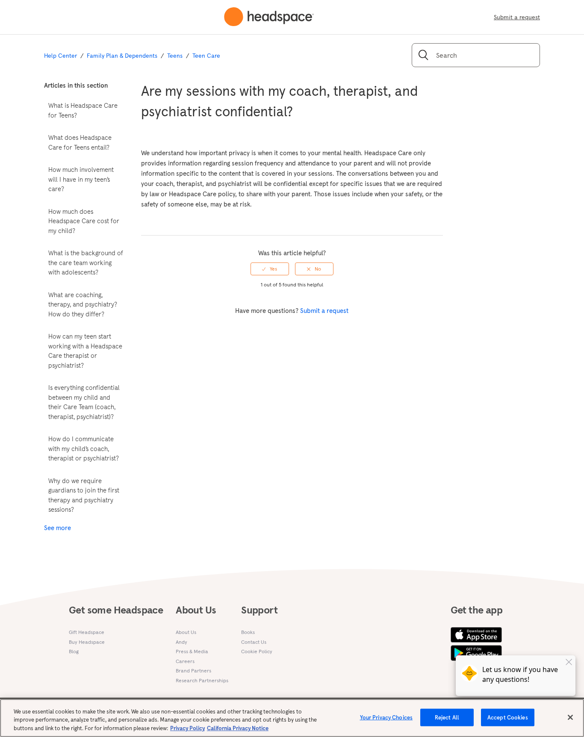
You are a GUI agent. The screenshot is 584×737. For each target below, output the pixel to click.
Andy (181, 642)
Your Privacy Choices (386, 717)
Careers (185, 661)
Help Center (60, 55)
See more (57, 528)
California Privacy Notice (237, 728)
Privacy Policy (187, 728)
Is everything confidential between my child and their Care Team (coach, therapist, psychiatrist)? (84, 402)
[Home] (269, 17)
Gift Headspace (86, 632)
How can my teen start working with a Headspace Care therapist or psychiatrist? (85, 350)
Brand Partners (193, 670)
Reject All (447, 717)
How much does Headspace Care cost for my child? (83, 221)
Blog (74, 651)
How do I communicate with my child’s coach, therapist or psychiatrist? (83, 448)
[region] (292, 718)
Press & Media (192, 651)
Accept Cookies (507, 717)
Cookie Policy (256, 651)
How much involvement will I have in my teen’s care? (81, 179)
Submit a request (517, 17)
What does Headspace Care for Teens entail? (80, 142)
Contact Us (253, 642)
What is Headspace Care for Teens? (83, 110)
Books (248, 632)
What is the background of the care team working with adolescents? (85, 262)
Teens (175, 55)
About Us (186, 632)
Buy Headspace (87, 642)
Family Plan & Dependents (122, 55)
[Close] (570, 717)
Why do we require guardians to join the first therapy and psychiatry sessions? (83, 495)
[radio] (270, 268)
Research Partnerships (202, 680)
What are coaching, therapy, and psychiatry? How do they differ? (82, 304)
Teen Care (206, 55)
